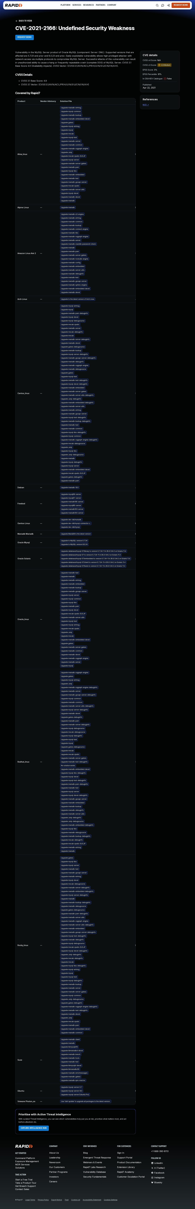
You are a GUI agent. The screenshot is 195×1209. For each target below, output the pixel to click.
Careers (53, 1181)
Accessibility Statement (92, 1200)
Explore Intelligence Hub (34, 1128)
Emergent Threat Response (97, 1157)
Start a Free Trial (23, 1179)
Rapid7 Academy (125, 1172)
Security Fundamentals (94, 1176)
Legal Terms (30, 1200)
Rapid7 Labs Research (94, 1167)
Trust (67, 1200)
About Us (54, 1152)
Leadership (54, 1157)
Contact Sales (22, 1189)
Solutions (20, 1167)
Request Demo (181, 5)
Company (111, 5)
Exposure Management (27, 1161)
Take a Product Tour (25, 1183)
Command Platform (25, 1158)
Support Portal (124, 1157)
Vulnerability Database (94, 1172)
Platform (65, 5)
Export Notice (56, 1200)
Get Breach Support (25, 1186)
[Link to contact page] (162, 5)
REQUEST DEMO (25, 37)
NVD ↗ (146, 105)
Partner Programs (58, 1172)
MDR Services (22, 1164)
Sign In (120, 1152)
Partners (100, 5)
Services (76, 5)
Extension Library (126, 1167)
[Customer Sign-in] (168, 5)
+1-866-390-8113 (159, 1151)
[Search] (157, 5)
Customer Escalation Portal (131, 1176)
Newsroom (54, 1162)
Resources (88, 5)
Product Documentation (129, 1162)
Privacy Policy (43, 1200)
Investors (54, 1176)
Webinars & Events (92, 1162)
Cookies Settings (110, 1200)
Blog (85, 1152)
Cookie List (75, 1200)
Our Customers (57, 1167)
